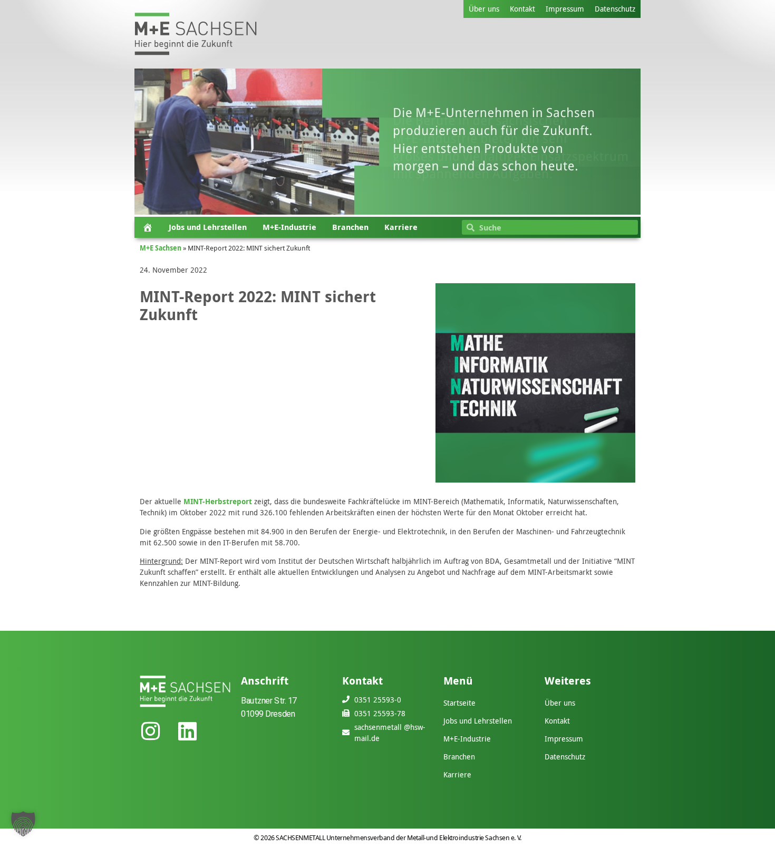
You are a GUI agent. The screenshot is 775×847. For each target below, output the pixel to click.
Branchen (350, 227)
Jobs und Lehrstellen (208, 227)
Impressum (565, 9)
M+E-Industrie (289, 227)
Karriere (401, 227)
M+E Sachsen (160, 248)
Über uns (484, 9)
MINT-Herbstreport (217, 501)
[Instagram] (150, 731)
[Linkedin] (187, 731)
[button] (23, 824)
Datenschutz (615, 9)
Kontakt (522, 9)
